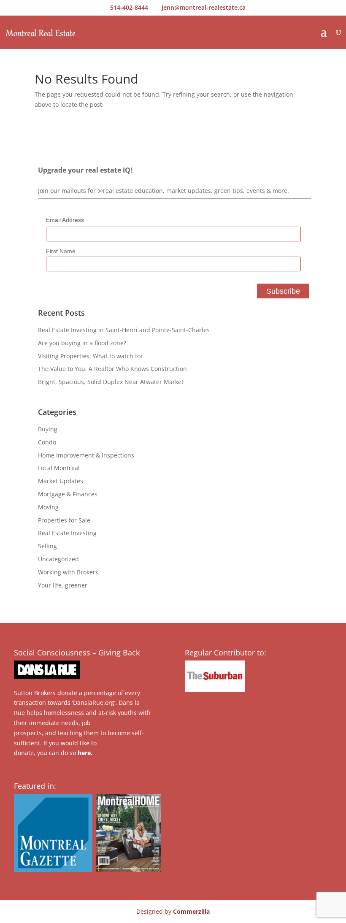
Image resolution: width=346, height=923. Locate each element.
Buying (47, 429)
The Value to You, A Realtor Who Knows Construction (112, 369)
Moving (48, 507)
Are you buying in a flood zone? (82, 343)
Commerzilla (191, 911)
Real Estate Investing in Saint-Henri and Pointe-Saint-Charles (124, 330)
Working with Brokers (68, 572)
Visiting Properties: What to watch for (90, 356)
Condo (47, 442)
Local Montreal (59, 468)
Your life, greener (62, 585)
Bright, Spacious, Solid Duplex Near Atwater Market (111, 382)
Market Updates (60, 481)
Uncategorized (58, 559)
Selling (47, 546)
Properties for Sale (64, 520)
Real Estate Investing (67, 533)
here (84, 753)
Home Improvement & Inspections (86, 455)
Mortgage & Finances (67, 494)
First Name (61, 251)
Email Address (65, 220)
